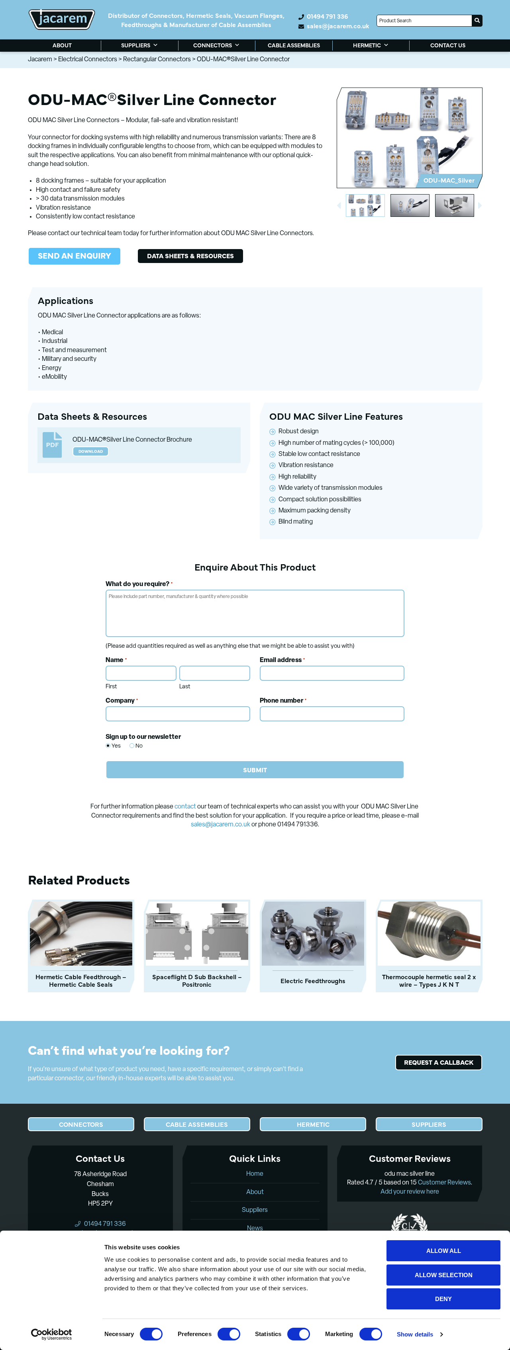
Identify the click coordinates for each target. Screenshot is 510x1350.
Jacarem (40, 59)
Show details (415, 1334)
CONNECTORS (212, 45)
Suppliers (255, 1210)
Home (254, 1174)
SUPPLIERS (135, 45)
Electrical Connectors (87, 59)
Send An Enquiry (74, 255)
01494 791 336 (327, 16)
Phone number (283, 701)
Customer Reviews (444, 1183)
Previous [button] (339, 206)
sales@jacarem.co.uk (338, 26)
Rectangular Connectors (157, 59)
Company (122, 701)
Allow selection (444, 1275)
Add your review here (410, 1192)
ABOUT (62, 45)
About (255, 1192)
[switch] (229, 1334)
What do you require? (139, 584)
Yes (112, 746)
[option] (409, 138)
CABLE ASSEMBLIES (294, 45)
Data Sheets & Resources (190, 255)
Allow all (443, 1250)
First (111, 687)
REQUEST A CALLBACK (438, 1062)
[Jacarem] (62, 19)
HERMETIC (367, 45)
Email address (282, 660)
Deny (443, 1298)
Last (184, 687)
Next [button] (480, 206)
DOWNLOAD (90, 451)
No (136, 746)
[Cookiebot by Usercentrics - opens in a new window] (51, 1334)
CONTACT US (447, 45)
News (255, 1228)
